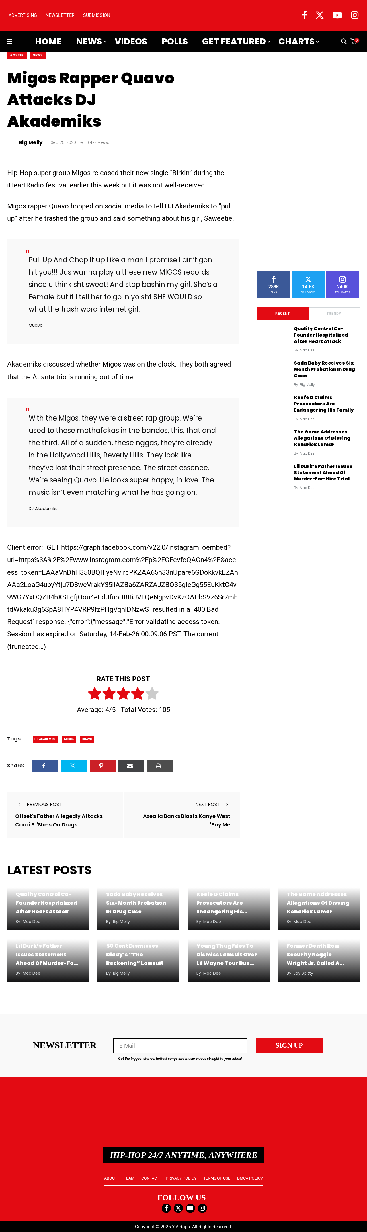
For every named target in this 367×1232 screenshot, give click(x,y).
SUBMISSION (96, 15)
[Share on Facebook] (45, 765)
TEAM (129, 1178)
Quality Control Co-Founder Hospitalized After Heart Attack (321, 335)
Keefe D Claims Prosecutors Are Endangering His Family (324, 404)
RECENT (282, 314)
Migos (69, 739)
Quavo (87, 739)
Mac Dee (307, 350)
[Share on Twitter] (74, 765)
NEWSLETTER (60, 15)
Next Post (207, 804)
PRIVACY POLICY (181, 1178)
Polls (174, 41)
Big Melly (307, 384)
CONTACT (150, 1178)
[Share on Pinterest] (103, 765)
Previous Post (44, 804)
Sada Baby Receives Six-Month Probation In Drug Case (325, 369)
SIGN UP (289, 1045)
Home (48, 41)
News (89, 41)
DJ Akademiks (45, 739)
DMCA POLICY (250, 1178)
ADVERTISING (23, 15)
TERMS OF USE (216, 1178)
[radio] (94, 695)
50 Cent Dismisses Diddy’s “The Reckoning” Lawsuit (134, 954)
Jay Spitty (303, 973)
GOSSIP (17, 55)
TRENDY (334, 314)
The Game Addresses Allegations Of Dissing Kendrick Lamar (322, 438)
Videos (131, 41)
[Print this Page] (160, 765)
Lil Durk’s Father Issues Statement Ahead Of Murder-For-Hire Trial (323, 472)
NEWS (38, 55)
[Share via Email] (131, 765)
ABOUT (110, 1178)
